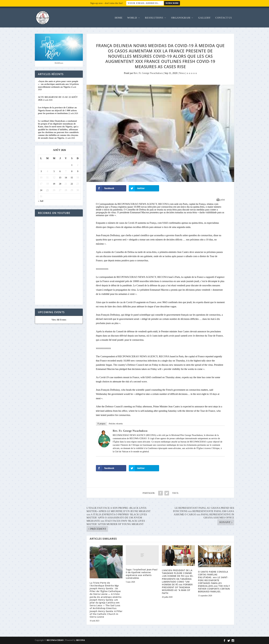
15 (72, 177)
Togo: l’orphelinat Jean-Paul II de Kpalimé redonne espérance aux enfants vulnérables (141, 574)
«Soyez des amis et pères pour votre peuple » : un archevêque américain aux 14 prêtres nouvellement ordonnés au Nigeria (58, 84)
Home (119, 18)
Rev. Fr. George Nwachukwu (148, 73)
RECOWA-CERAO (55, 640)
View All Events (59, 320)
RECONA (80, 640)
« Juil (40, 201)
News (182, 73)
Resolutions (154, 18)
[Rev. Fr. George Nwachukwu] (104, 446)
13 (60, 177)
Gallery (204, 18)
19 (54, 184)
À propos (101, 423)
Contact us (223, 18)
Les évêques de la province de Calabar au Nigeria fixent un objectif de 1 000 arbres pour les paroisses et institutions (57, 110)
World (132, 18)
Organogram (180, 18)
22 (72, 184)
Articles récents (116, 423)
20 (60, 184)
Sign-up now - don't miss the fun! (106, 3)
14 (66, 177)
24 (41, 190)
